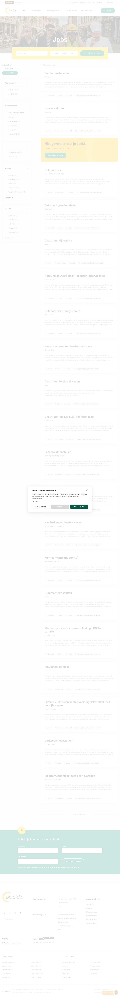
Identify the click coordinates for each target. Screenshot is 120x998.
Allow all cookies (79, 507)
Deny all (60, 507)
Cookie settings (40, 507)
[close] (86, 490)
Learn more (35, 501)
